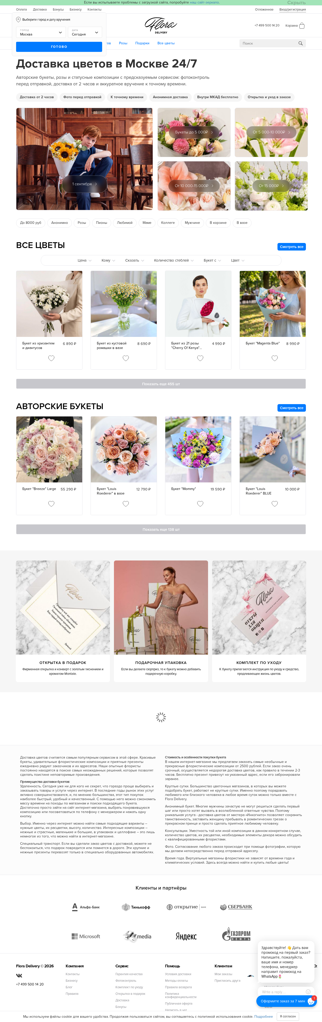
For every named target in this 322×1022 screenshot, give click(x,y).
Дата (75, 30)
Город (24, 30)
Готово (59, 47)
